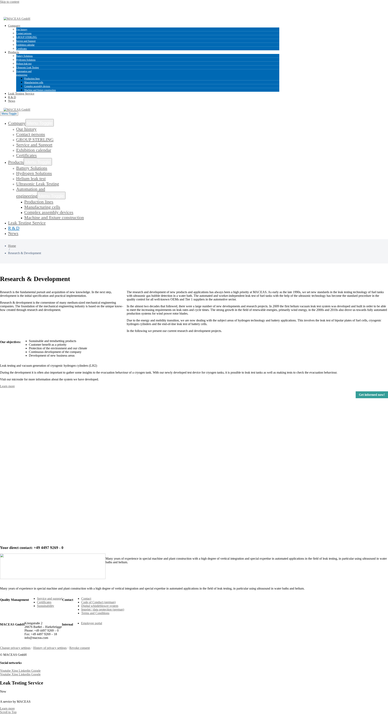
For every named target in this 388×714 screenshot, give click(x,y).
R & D (12, 97)
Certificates (21, 48)
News (11, 100)
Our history (21, 29)
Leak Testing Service (21, 93)
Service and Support (26, 41)
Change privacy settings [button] (15, 648)
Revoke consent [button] (79, 648)
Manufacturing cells (33, 82)
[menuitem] (17, 7)
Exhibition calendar (25, 44)
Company (14, 25)
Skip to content (9, 1)
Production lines (32, 78)
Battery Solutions (24, 56)
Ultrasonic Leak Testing (27, 67)
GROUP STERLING (26, 37)
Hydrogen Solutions (26, 59)
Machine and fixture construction (40, 90)
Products (13, 52)
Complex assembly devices (37, 86)
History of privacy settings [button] (50, 648)
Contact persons (24, 33)
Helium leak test (24, 63)
